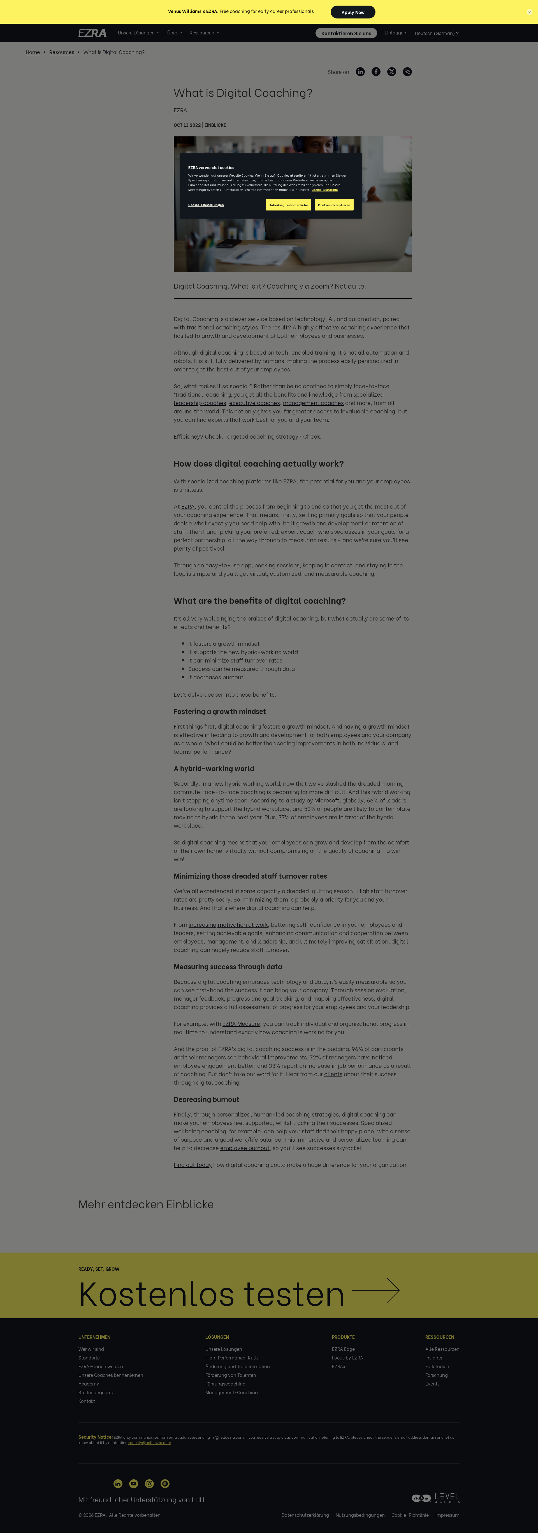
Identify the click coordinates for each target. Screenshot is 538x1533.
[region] (271, 186)
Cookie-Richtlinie (325, 189)
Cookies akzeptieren (334, 204)
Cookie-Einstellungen (206, 204)
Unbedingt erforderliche (288, 204)
